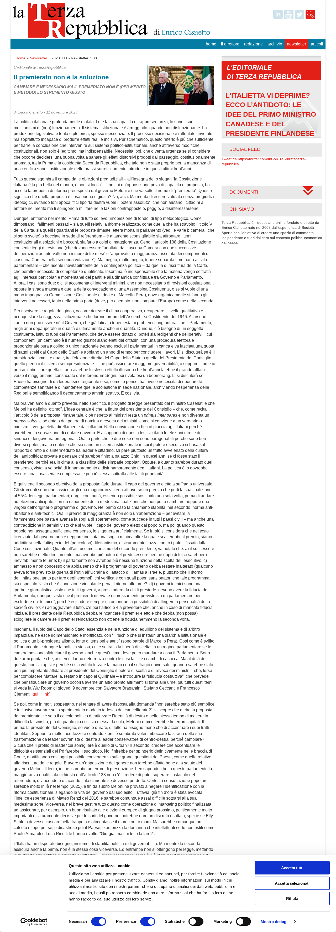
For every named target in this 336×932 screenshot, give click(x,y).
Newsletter (296, 44)
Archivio (274, 44)
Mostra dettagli (275, 921)
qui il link (41, 694)
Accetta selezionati (292, 883)
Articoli (317, 44)
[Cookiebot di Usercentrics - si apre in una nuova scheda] (34, 922)
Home (211, 44)
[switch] (147, 921)
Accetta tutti (292, 868)
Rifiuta (292, 898)
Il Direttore (230, 44)
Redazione (253, 44)
